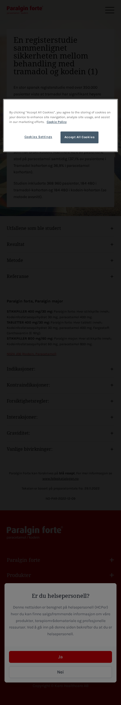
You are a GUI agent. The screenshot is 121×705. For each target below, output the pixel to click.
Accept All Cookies (79, 137)
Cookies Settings (38, 137)
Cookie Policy (57, 122)
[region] (60, 125)
